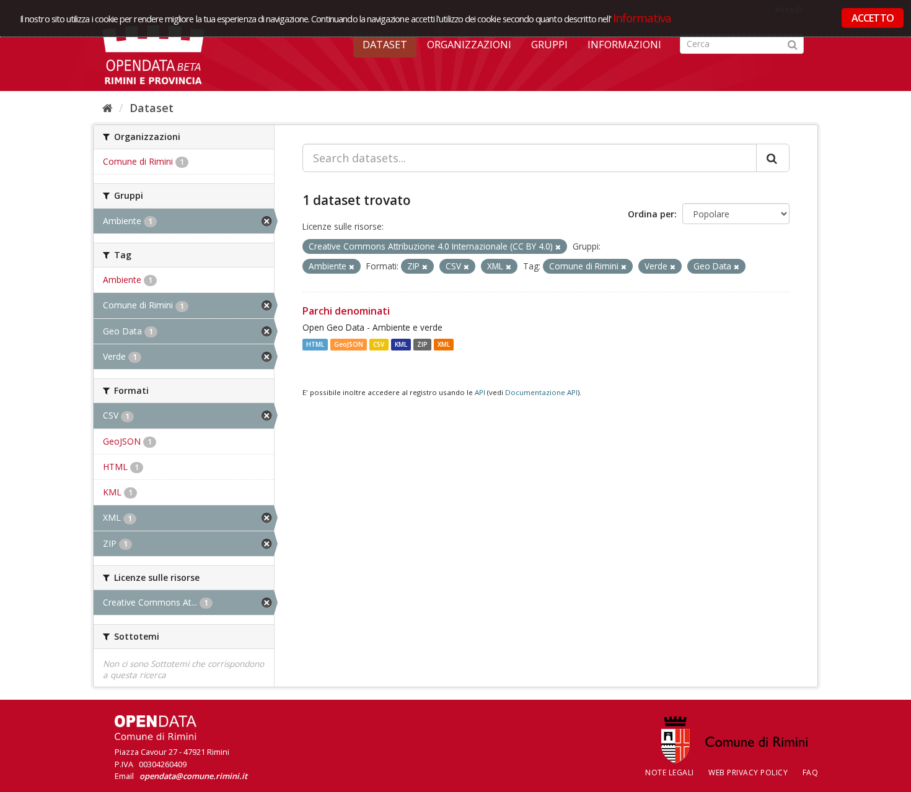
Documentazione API (541, 392)
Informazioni (624, 44)
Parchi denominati (346, 311)
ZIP (422, 344)
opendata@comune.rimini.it (193, 775)
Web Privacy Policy (748, 772)
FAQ (811, 772)
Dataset (385, 44)
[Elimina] (558, 246)
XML (444, 344)
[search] (773, 158)
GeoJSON (348, 344)
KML (401, 344)
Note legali (669, 772)
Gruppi (549, 44)
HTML (315, 344)
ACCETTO (873, 18)
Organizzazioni (469, 44)
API (480, 392)
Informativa (642, 17)
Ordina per (651, 214)
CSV (378, 344)
